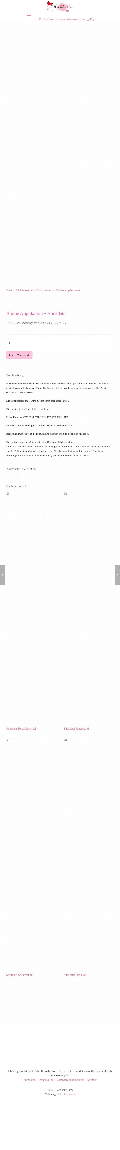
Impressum (46, 1080)
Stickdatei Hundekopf (76, 728)
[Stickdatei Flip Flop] (89, 855)
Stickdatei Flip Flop (75, 974)
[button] (47, 15)
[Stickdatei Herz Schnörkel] (31, 608)
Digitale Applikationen (68, 290)
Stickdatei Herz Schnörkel (21, 728)
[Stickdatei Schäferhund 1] (31, 855)
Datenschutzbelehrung (70, 1080)
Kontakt (92, 1080)
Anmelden (30, 1080)
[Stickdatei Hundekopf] (89, 608)
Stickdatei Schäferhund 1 (20, 974)
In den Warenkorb (19, 355)
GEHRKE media (66, 1094)
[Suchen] (110, 78)
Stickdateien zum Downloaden (34, 290)
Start (9, 290)
